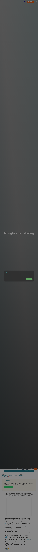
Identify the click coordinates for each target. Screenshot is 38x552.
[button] (8, 279)
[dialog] (19, 276)
